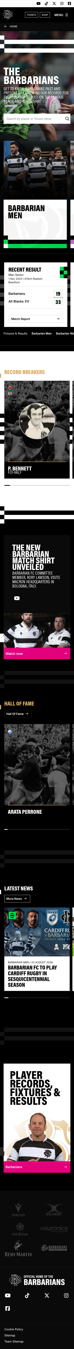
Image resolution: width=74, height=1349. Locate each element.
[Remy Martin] (20, 1248)
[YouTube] (38, 4)
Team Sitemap (14, 1341)
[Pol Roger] (20, 1228)
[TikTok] (46, 4)
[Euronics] (54, 1228)
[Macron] (20, 1210)
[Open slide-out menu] (61, 15)
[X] (54, 4)
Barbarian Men (42, 333)
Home (13, 26)
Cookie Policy (13, 1329)
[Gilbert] (54, 1209)
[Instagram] (62, 4)
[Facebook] (69, 4)
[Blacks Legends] (54, 1248)
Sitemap (9, 1335)
